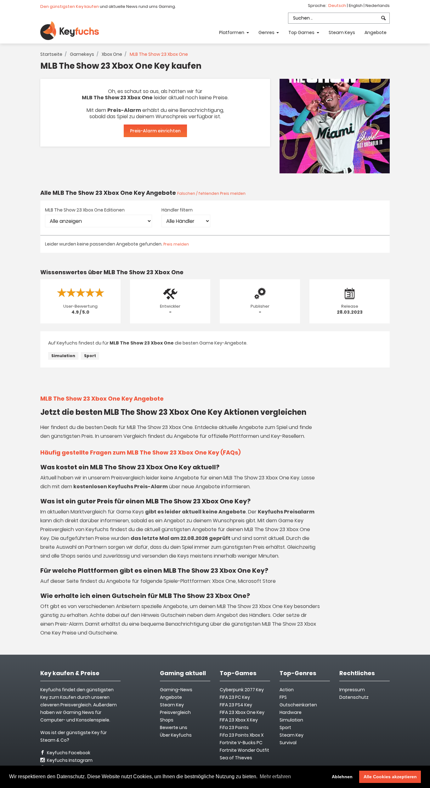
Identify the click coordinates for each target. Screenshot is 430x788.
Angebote (376, 32)
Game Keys (130, 511)
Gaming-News (176, 690)
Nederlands (377, 6)
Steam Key (291, 735)
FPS (283, 697)
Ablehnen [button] (342, 776)
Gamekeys (82, 54)
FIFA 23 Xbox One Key (242, 712)
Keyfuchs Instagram (69, 760)
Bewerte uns (173, 727)
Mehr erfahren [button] (275, 776)
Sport (90, 355)
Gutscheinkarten (298, 705)
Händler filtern (177, 210)
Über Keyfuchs (176, 735)
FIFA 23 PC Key (235, 697)
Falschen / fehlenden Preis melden (211, 193)
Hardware (291, 712)
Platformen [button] (232, 32)
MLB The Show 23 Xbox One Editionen (85, 210)
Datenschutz (354, 697)
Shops (166, 720)
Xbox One (112, 54)
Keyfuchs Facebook (68, 753)
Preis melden (176, 244)
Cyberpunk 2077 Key (242, 690)
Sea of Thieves (236, 758)
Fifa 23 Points (234, 727)
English (356, 6)
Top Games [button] (301, 32)
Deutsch (337, 6)
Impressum (352, 690)
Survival (288, 742)
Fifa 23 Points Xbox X (241, 735)
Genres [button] (266, 32)
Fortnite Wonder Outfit (244, 750)
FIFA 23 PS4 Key (236, 705)
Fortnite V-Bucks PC (241, 742)
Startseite (51, 54)
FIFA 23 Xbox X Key (239, 720)
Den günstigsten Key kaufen (69, 6)
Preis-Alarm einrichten (155, 131)
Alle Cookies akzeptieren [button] (390, 776)
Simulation (63, 355)
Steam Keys (342, 32)
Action (287, 690)
